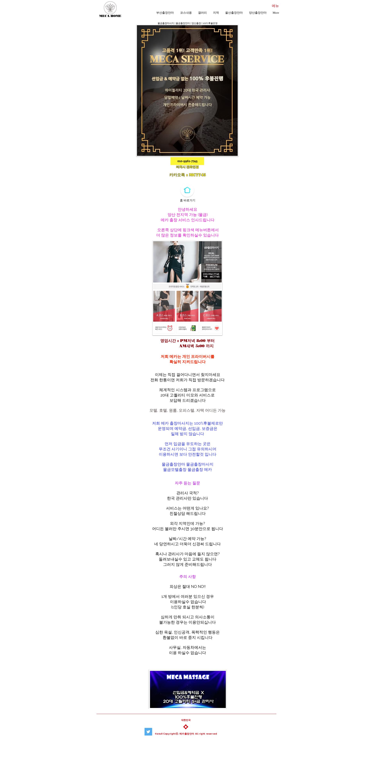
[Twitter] (148, 732)
